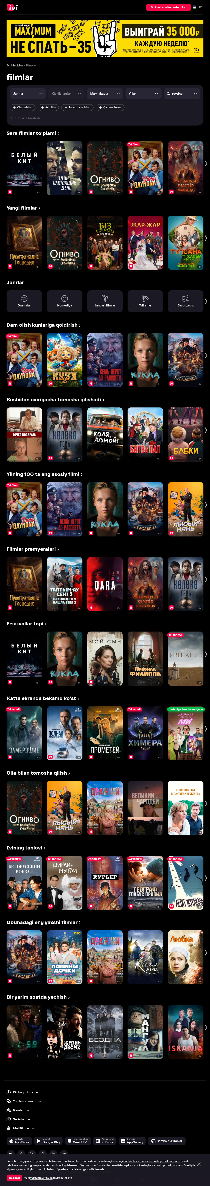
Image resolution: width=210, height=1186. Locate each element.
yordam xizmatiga (41, 1177)
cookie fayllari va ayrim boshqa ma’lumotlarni (151, 1161)
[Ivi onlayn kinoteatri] (13, 7)
